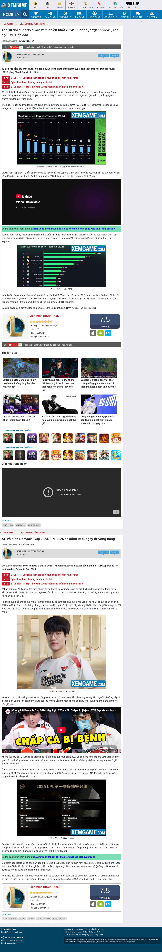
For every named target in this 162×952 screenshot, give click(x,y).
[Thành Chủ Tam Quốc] (80, 455)
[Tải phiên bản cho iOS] (93, 333)
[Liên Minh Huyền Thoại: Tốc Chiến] (116, 455)
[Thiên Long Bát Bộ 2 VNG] (80, 438)
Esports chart (34, 525)
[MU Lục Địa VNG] (32, 438)
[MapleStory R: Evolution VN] (116, 438)
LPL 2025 (31, 919)
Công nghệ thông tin (94, 939)
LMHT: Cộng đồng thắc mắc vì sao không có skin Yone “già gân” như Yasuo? (73, 228)
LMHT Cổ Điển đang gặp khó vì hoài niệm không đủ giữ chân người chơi (19, 383)
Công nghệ (110, 17)
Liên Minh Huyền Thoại (32, 24)
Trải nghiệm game (102, 941)
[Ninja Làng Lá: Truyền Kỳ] (104, 438)
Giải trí (125, 17)
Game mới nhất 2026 (115, 941)
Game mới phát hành (129, 941)
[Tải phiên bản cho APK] (108, 333)
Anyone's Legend (59, 919)
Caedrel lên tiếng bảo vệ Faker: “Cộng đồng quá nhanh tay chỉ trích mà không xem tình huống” (98, 383)
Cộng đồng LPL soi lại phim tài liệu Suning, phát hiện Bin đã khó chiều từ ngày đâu (97, 420)
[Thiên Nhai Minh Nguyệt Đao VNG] (56, 438)
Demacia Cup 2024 (43, 919)
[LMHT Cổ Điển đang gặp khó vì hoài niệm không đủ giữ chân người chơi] (21, 368)
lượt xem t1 (20, 525)
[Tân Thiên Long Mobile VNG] (68, 438)
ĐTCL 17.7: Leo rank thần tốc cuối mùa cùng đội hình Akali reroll (44, 78)
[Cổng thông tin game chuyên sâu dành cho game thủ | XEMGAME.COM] (15, 6)
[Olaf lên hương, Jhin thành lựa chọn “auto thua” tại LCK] (21, 405)
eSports (36, 17)
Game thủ (138, 17)
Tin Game (80, 17)
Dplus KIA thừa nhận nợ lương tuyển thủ (31, 82)
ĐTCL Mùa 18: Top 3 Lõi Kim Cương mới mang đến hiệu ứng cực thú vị (47, 86)
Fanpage (114, 55)
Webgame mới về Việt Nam (118, 939)
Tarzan (22, 919)
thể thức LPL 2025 (9, 919)
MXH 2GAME (105, 939)
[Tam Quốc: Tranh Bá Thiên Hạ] (8, 438)
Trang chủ (103, 55)
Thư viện (152, 17)
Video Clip (65, 17)
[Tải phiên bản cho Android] (100, 333)
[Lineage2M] (20, 438)
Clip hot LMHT (73, 941)
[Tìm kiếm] (25, 14)
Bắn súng (50, 17)
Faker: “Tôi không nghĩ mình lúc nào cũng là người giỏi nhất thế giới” (59, 420)
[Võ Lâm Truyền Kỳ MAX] (92, 438)
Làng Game (94, 17)
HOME (8, 14)
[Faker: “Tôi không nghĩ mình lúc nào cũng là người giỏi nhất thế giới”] (60, 405)
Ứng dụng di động (82, 939)
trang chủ (104, 327)
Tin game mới (82, 941)
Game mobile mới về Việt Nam (137, 939)
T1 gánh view (8, 525)
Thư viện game (91, 941)
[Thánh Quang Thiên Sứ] (44, 438)
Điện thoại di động (70, 939)
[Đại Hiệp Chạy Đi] (104, 455)
